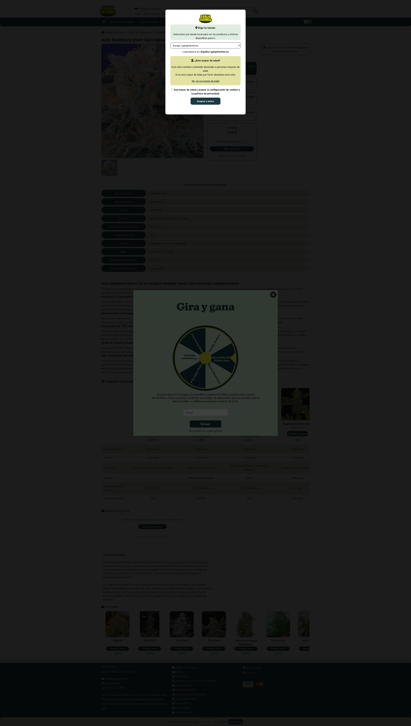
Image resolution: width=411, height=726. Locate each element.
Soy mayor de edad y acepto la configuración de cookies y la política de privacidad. (206, 91)
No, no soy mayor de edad (205, 81)
